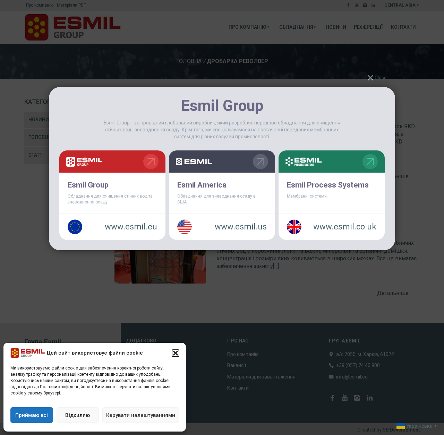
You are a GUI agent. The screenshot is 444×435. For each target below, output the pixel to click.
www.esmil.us (241, 226)
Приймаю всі (31, 415)
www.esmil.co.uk (344, 226)
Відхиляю (77, 415)
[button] (175, 353)
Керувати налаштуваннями (140, 415)
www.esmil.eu (131, 226)
